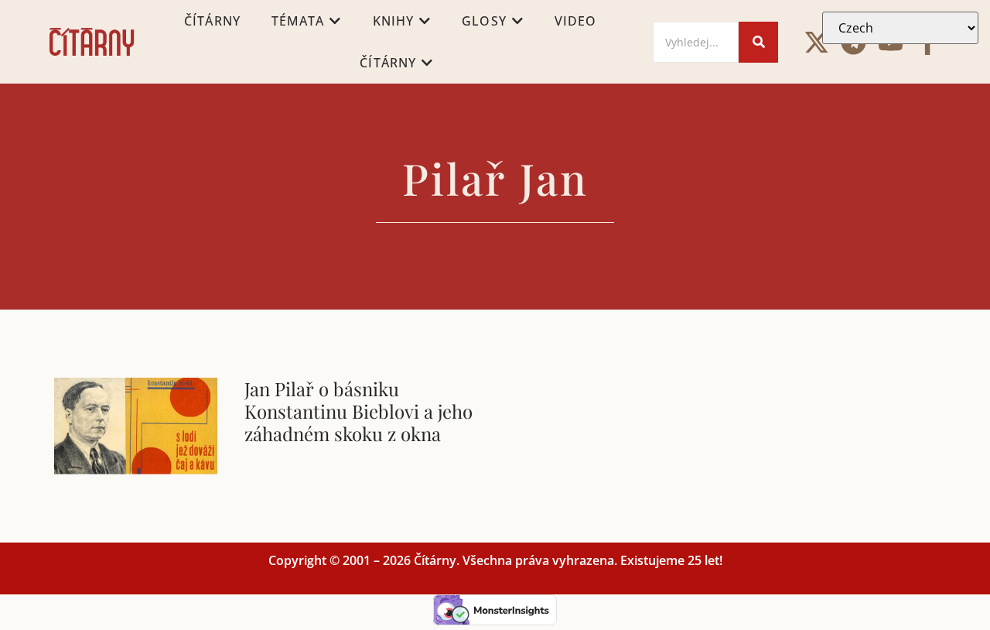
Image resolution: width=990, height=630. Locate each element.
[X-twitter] (816, 42)
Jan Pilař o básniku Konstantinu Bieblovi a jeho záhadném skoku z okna (358, 411)
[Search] (758, 42)
